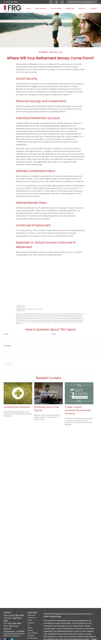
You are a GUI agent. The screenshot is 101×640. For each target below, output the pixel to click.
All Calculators (32, 638)
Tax (29, 625)
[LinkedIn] (56, 2)
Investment (32, 618)
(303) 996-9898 (11, 2)
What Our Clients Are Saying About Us (82, 2)
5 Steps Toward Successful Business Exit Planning (78, 410)
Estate (30, 620)
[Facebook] (62, 2)
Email (53, 334)
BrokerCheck (55, 616)
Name (6, 334)
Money (30, 628)
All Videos (31, 636)
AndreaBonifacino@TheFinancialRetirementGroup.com (14, 635)
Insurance (31, 623)
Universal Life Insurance (17, 407)
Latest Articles (32, 633)
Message (7, 345)
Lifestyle (30, 630)
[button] (28, 8)
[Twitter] (51, 2)
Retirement (31, 615)
